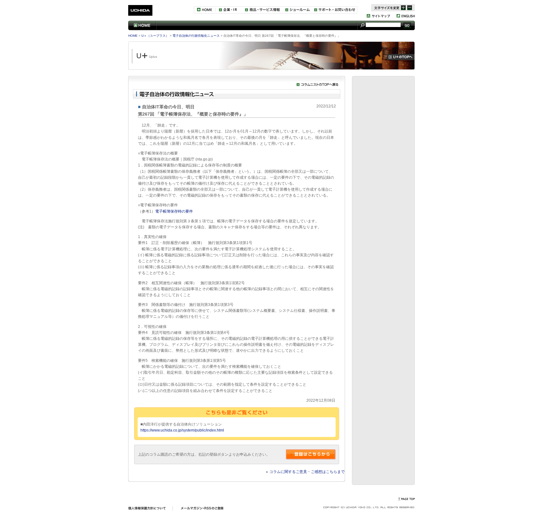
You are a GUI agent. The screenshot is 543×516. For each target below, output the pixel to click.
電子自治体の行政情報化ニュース (196, 35)
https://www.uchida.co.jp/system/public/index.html (182, 430)
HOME (133, 35)
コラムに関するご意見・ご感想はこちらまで (307, 472)
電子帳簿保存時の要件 (174, 211)
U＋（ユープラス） (154, 35)
